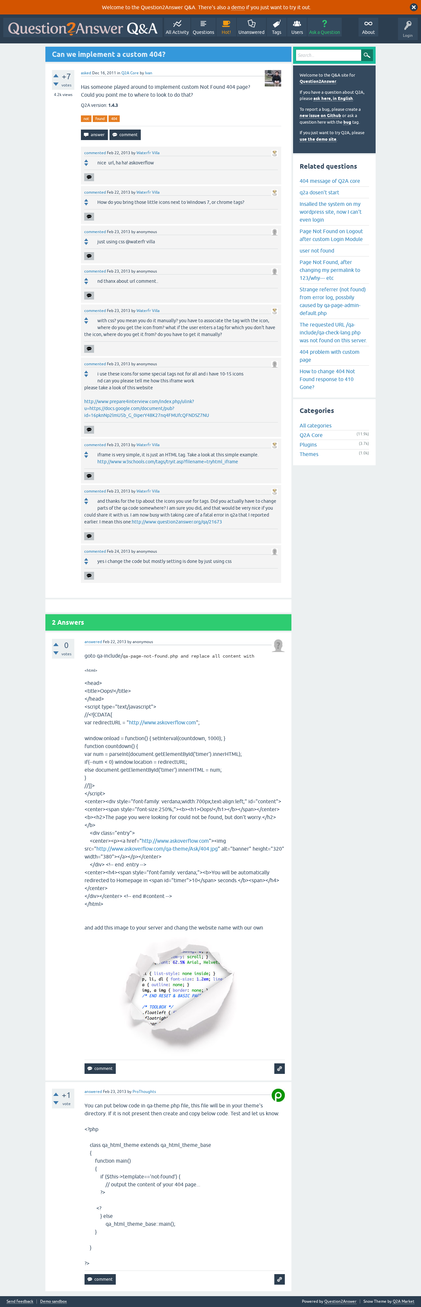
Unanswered (251, 32)
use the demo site (318, 139)
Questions (203, 32)
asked (86, 73)
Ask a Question (324, 32)
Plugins (308, 445)
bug (347, 122)
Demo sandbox (53, 1301)
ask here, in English (333, 98)
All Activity (177, 32)
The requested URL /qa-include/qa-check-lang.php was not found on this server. (333, 332)
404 (114, 119)
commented (95, 153)
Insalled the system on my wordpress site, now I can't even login (330, 212)
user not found (317, 251)
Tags (276, 32)
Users (297, 32)
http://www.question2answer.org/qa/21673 (177, 521)
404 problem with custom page (329, 356)
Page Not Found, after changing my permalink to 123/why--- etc (330, 270)
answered (93, 642)
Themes (309, 454)
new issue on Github (320, 115)
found (100, 119)
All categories (316, 425)
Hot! (226, 32)
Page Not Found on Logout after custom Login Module (331, 235)
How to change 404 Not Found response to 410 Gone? (327, 379)
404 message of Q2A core (330, 181)
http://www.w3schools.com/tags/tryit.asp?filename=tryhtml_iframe (167, 461)
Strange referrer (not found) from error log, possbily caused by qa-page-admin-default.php (333, 301)
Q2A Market (403, 1301)
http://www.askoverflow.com (162, 722)
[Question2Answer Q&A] (82, 27)
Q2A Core (130, 73)
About (368, 32)
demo (238, 7)
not (86, 119)
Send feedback (20, 1301)
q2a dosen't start (319, 192)
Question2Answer (318, 81)
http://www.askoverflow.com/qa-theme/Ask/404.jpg (157, 849)
